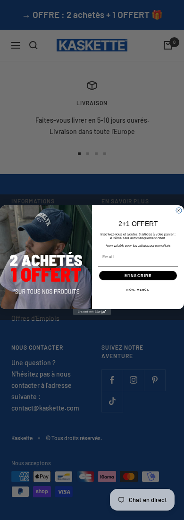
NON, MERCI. (138, 290)
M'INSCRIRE (138, 276)
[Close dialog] (179, 210)
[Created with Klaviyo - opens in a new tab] (92, 312)
